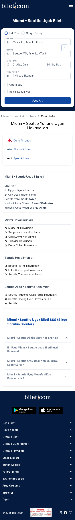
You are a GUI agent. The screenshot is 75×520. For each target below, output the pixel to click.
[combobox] (41, 42)
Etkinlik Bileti (11, 457)
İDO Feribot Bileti (13, 478)
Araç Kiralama (11, 485)
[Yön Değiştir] (64, 48)
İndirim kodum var (19, 91)
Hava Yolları (10, 429)
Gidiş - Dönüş (34, 33)
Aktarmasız (15, 84)
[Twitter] (61, 512)
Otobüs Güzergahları (16, 443)
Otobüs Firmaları (13, 450)
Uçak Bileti (9, 422)
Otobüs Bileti (11, 436)
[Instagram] (70, 513)
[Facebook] (65, 513)
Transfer (8, 492)
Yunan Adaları (11, 464)
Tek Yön (14, 33)
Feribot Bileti (11, 471)
